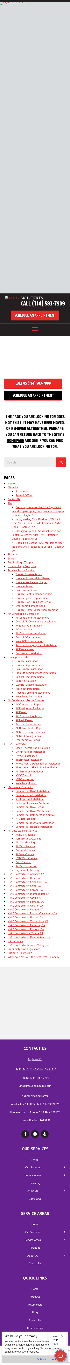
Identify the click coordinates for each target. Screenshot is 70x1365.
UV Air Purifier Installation (31, 751)
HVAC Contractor (17, 744)
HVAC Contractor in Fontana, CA (26, 901)
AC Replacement (25, 649)
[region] (35, 1347)
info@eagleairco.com (38, 1085)
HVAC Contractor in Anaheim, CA (26, 874)
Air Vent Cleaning (25, 854)
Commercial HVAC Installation (33, 791)
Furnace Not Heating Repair (31, 582)
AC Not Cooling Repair (28, 736)
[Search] (61, 462)
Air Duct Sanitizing (26, 846)
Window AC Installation (29, 625)
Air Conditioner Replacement (32, 617)
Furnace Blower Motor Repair (33, 578)
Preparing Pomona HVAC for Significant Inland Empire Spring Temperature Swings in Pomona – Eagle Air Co (38, 511)
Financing (13, 554)
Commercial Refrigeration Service (35, 815)
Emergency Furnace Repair (31, 605)
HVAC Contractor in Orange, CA (25, 909)
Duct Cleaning (24, 862)
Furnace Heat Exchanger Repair (34, 594)
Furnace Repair (24, 586)
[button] (35, 315)
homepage (15, 440)
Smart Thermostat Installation (33, 748)
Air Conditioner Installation (31, 633)
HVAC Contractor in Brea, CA (24, 878)
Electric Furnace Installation (31, 684)
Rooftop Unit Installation (30, 799)
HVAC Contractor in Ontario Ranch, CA (29, 937)
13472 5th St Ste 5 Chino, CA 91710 (35, 1069)
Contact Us (14, 499)
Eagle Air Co (35, 1059)
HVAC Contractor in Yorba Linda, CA (28, 921)
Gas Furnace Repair (27, 590)
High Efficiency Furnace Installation (36, 673)
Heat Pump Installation (29, 696)
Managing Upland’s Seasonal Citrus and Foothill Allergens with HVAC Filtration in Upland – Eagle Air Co (36, 535)
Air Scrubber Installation (30, 771)
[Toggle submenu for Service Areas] (64, 1175)
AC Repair (21, 712)
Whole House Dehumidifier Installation (38, 763)
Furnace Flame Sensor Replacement (37, 610)
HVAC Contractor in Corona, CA (25, 890)
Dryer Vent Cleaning (27, 870)
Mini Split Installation (28, 688)
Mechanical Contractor (20, 787)
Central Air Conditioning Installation (36, 621)
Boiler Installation (26, 680)
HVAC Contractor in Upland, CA (25, 917)
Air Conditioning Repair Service (26, 700)
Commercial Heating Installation (34, 826)
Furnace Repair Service (21, 570)
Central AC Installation (28, 637)
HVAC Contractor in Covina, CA (25, 897)
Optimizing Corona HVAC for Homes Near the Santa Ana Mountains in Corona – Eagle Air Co (39, 546)
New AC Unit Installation (29, 641)
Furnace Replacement (28, 665)
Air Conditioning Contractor (23, 613)
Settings (41, 1359)
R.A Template (15, 941)
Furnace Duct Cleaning (28, 838)
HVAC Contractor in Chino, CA (24, 886)
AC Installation (24, 629)
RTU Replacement (26, 818)
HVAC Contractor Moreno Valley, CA (28, 945)
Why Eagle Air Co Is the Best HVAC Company (33, 957)
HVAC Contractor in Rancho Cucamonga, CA (32, 913)
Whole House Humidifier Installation (37, 767)
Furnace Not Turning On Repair (33, 602)
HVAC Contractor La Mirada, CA (25, 933)
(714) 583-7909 (39, 1077)
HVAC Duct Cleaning (27, 858)
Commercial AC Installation (31, 795)
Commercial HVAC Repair (30, 807)
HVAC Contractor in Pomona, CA (26, 929)
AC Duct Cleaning (25, 834)
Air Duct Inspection (26, 866)
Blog (10, 503)
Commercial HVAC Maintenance (34, 811)
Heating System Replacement (33, 692)
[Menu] (35, 329)
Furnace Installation (27, 661)
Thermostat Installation (29, 759)
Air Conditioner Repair (28, 724)
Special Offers (24, 495)
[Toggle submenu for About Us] (64, 1191)
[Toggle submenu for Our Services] (64, 1167)
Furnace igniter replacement (32, 598)
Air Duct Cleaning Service (22, 830)
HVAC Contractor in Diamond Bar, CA (28, 893)
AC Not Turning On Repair (30, 732)
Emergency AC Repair (28, 740)
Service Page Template (21, 562)
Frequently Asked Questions (24, 949)
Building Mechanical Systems (32, 803)
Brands (12, 558)
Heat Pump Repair (26, 783)
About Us (13, 487)
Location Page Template (22, 566)
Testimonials (23, 491)
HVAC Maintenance (26, 756)
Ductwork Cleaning (26, 850)
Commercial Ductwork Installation (35, 823)
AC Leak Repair (24, 720)
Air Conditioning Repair (29, 716)
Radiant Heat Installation (30, 677)
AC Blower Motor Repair (30, 728)
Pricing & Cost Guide (20, 953)
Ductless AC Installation (29, 653)
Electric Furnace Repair (29, 574)
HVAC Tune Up (24, 775)
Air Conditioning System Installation (36, 645)
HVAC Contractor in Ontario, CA (25, 905)
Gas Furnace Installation (29, 669)
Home (18, 367)
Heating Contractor (19, 657)
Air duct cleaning (25, 842)
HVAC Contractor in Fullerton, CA (26, 925)
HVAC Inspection (25, 779)
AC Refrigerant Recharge (30, 708)
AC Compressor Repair (29, 704)
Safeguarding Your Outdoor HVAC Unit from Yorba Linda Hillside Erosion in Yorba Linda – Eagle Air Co (36, 523)
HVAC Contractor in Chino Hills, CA (27, 882)
